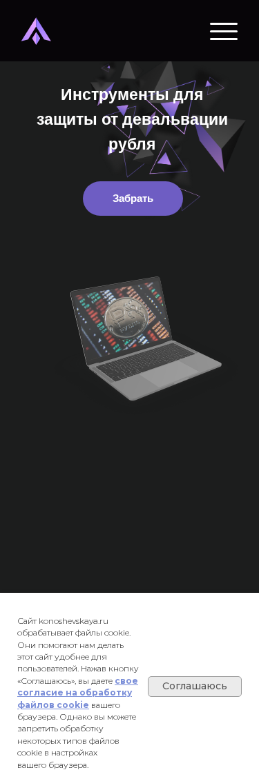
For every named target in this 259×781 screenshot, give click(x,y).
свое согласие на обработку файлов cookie (77, 693)
